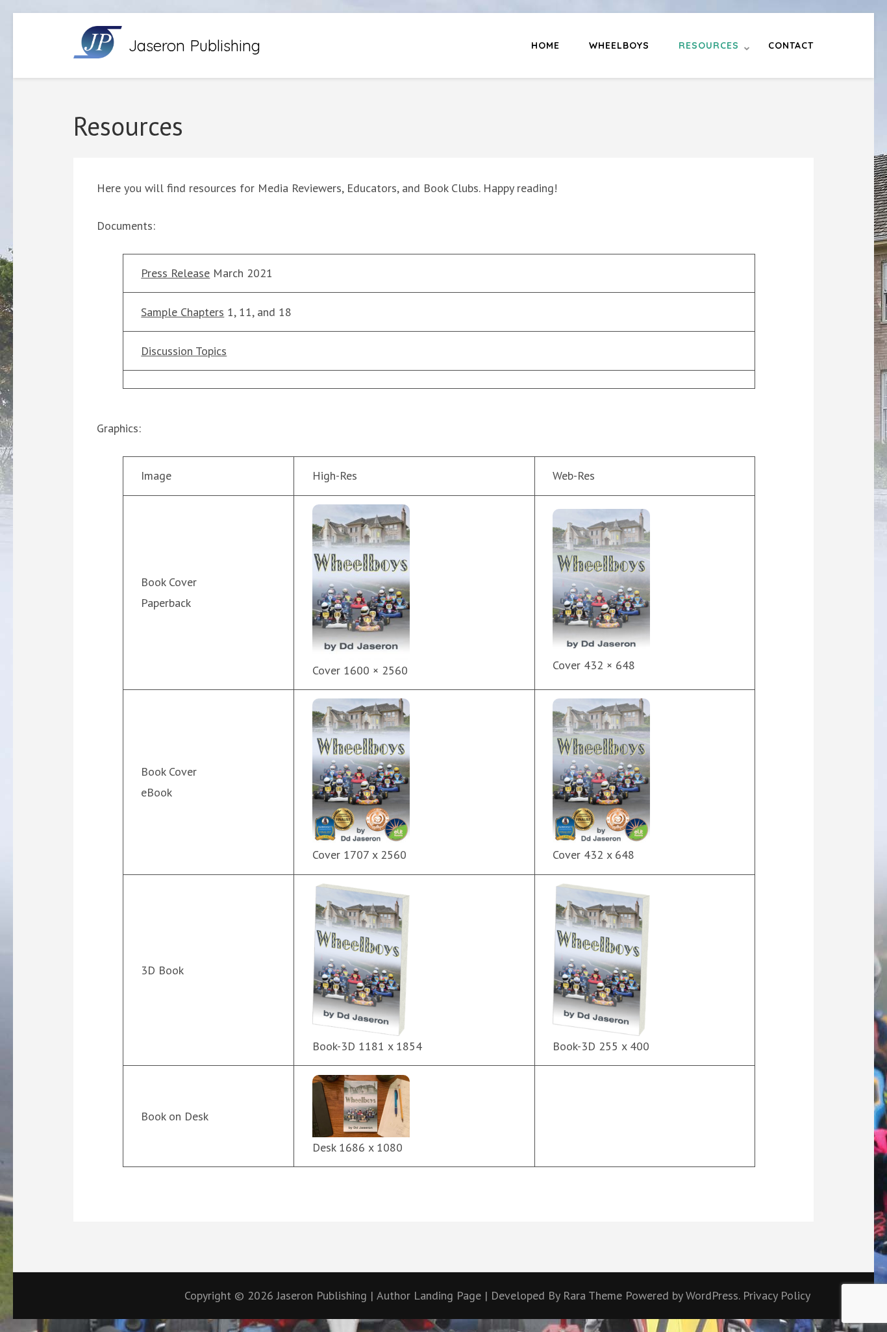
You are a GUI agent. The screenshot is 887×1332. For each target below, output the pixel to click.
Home (545, 45)
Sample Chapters (182, 311)
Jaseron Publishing (194, 45)
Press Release (175, 272)
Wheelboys (619, 45)
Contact (791, 45)
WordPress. (713, 1295)
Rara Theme (594, 1295)
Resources (709, 45)
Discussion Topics (184, 350)
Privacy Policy (776, 1295)
